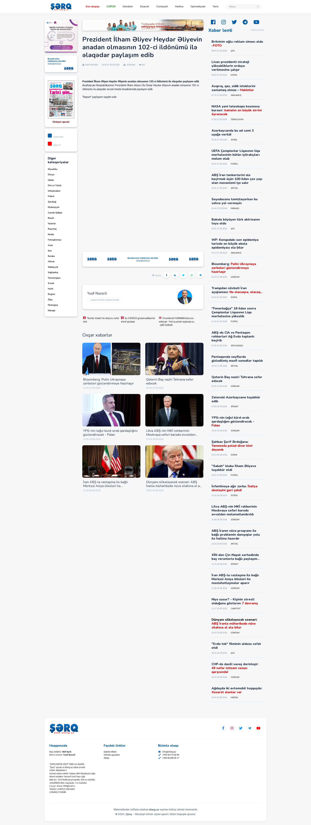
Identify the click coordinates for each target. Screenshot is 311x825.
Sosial (51, 283)
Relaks (51, 256)
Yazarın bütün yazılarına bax (105, 300)
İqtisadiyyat (198, 6)
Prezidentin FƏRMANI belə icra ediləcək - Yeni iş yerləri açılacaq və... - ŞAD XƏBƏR (177, 321)
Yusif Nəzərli (97, 293)
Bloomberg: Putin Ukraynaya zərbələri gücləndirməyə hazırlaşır (108, 381)
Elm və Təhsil (54, 185)
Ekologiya (53, 305)
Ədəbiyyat (53, 267)
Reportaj (52, 229)
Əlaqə (106, 758)
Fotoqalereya (54, 239)
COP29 (111, 6)
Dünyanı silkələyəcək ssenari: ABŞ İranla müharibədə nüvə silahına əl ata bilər (174, 486)
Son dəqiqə (92, 6)
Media (51, 234)
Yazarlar (52, 223)
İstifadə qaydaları (112, 755)
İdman (51, 180)
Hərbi (50, 288)
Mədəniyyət (53, 207)
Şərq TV (57, 145)
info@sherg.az (169, 752)
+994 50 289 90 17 (170, 758)
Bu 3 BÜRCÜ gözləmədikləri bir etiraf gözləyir (138, 320)
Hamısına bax (257, 30)
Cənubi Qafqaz (55, 212)
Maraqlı (51, 310)
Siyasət (144, 6)
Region (51, 294)
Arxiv (50, 245)
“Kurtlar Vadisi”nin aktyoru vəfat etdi (101, 320)
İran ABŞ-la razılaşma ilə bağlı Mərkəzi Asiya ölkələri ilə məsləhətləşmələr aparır (105, 486)
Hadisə (179, 6)
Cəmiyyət (162, 6)
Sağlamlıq (53, 272)
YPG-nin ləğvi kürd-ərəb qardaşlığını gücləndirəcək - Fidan (110, 433)
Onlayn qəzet (60, 122)
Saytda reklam (110, 752)
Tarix (216, 6)
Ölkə (50, 299)
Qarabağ (52, 201)
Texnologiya (54, 278)
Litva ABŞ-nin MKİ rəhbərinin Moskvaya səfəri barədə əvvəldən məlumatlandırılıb (170, 435)
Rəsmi (51, 218)
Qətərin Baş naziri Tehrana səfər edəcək (169, 381)
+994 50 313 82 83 (170, 755)
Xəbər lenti (58, 137)
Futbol (51, 196)
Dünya (51, 174)
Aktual (51, 261)
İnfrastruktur (54, 191)
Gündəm (128, 6)
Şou (50, 250)
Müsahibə (52, 169)
